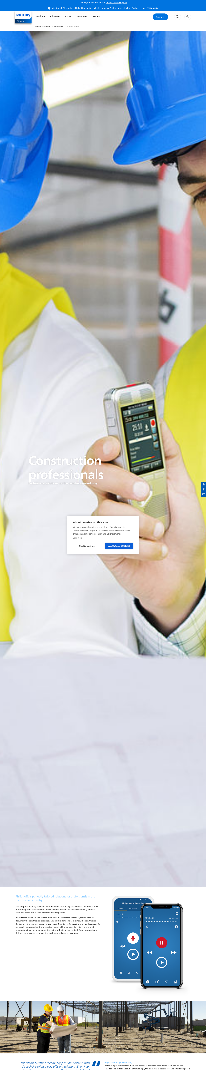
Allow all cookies (119, 546)
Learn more (77, 538)
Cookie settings (87, 546)
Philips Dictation (42, 26)
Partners (96, 16)
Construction (73, 26)
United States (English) (116, 2)
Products (40, 16)
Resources (82, 16)
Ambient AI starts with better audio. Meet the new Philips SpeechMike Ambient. (105, 8)
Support (68, 16)
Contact (160, 17)
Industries (54, 16)
